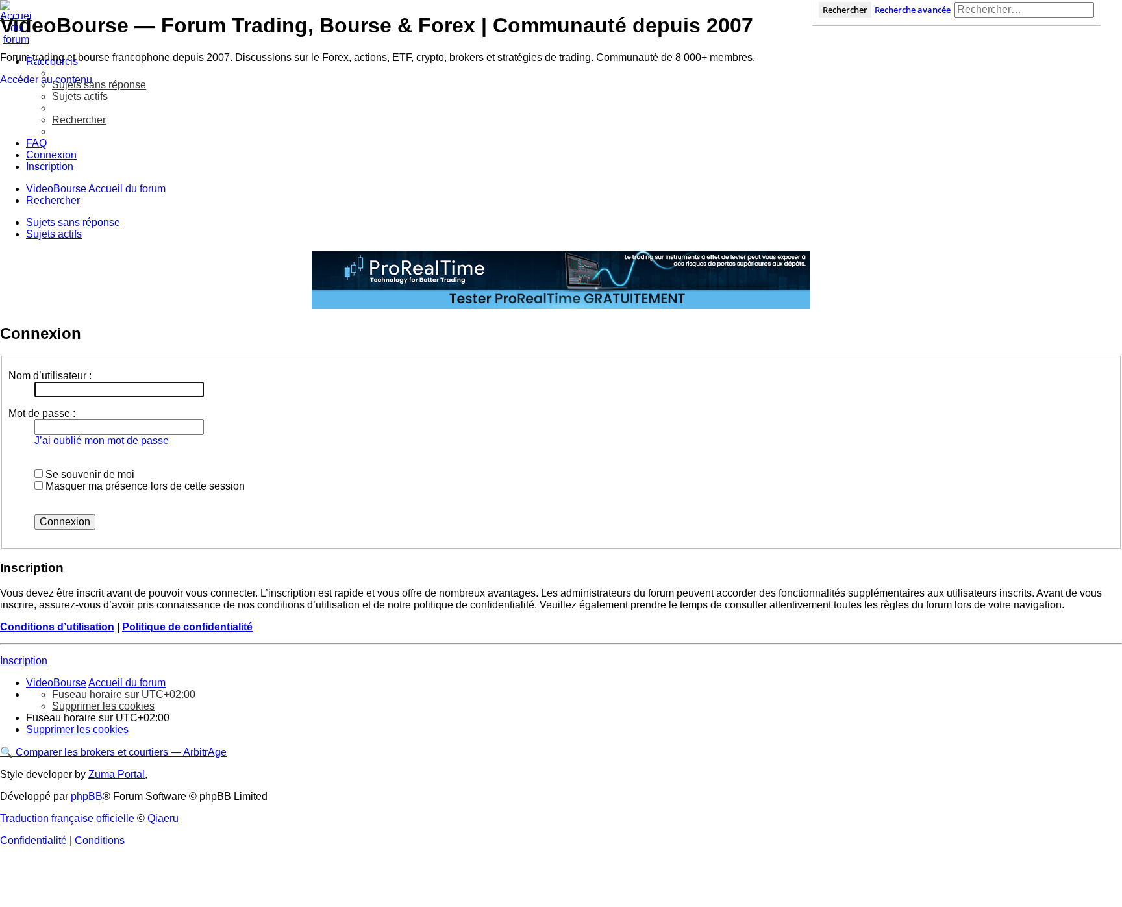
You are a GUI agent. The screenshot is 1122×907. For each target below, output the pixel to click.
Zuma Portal (116, 774)
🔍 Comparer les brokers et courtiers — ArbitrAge (113, 752)
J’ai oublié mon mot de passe (101, 440)
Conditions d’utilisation (57, 626)
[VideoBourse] (561, 22)
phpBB (87, 796)
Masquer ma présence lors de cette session (144, 485)
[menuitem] (99, 84)
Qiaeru (163, 818)
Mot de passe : (41, 413)
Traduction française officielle (67, 818)
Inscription (23, 660)
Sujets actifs (54, 234)
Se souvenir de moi (88, 474)
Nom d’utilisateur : (50, 375)
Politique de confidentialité (187, 626)
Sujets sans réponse (73, 222)
